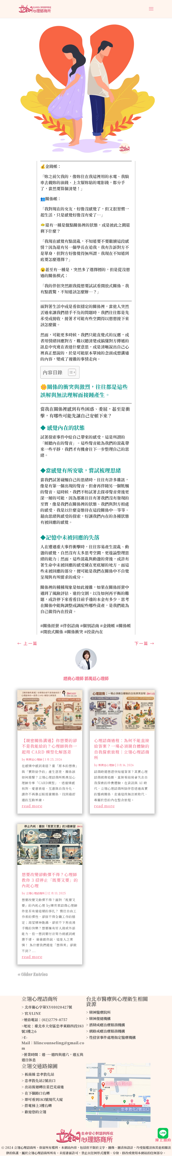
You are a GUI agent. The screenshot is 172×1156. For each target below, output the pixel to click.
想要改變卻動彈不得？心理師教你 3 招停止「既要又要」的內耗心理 (50, 879)
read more (32, 805)
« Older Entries (32, 974)
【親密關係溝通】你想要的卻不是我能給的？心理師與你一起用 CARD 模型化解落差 (49, 745)
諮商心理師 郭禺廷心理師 (86, 678)
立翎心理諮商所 (35, 893)
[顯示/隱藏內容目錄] (70, 372)
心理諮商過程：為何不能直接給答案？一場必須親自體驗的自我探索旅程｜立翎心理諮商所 (121, 748)
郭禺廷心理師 (34, 759)
